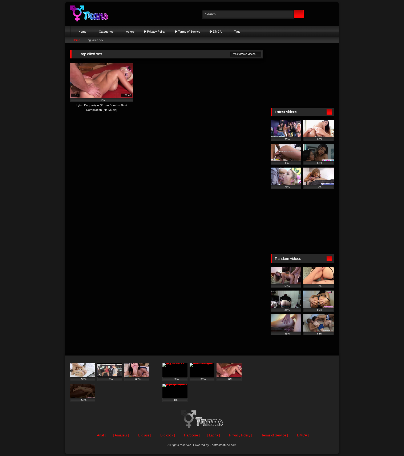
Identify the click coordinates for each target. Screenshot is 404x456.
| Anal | (101, 435)
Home (82, 31)
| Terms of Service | (274, 435)
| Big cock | (167, 435)
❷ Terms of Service (187, 31)
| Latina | (213, 435)
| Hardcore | (191, 435)
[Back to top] (391, 443)
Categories (106, 31)
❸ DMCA (215, 31)
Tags (237, 31)
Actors (130, 31)
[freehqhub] (89, 14)
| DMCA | (302, 435)
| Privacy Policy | (239, 435)
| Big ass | (144, 435)
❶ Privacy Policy (154, 31)
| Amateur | (121, 435)
